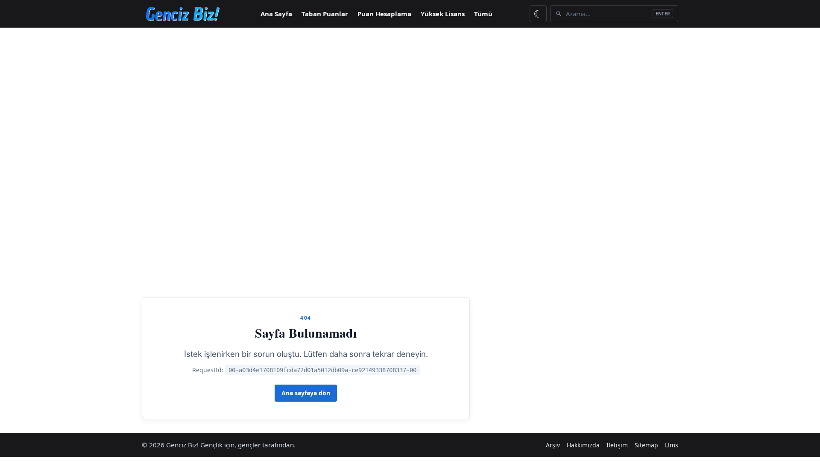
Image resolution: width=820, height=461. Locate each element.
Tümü (483, 13)
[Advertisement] (410, 92)
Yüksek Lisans (443, 13)
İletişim (617, 445)
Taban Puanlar (325, 13)
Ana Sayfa (276, 13)
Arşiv (553, 445)
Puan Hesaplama (384, 13)
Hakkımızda (583, 445)
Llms (671, 445)
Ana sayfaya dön (305, 393)
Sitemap (646, 445)
